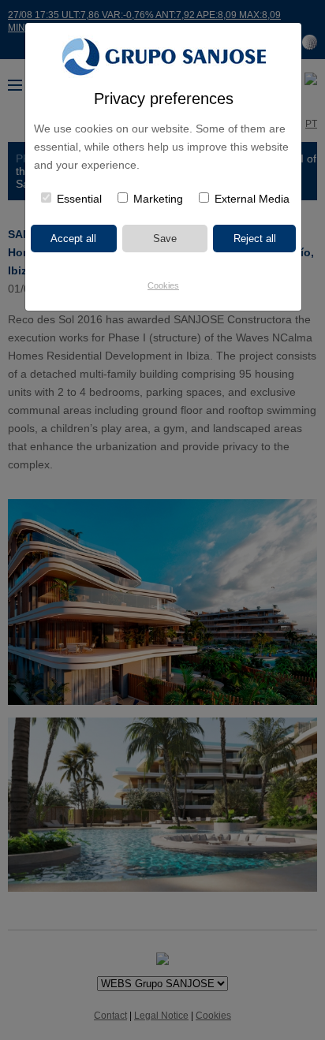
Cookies (163, 285)
